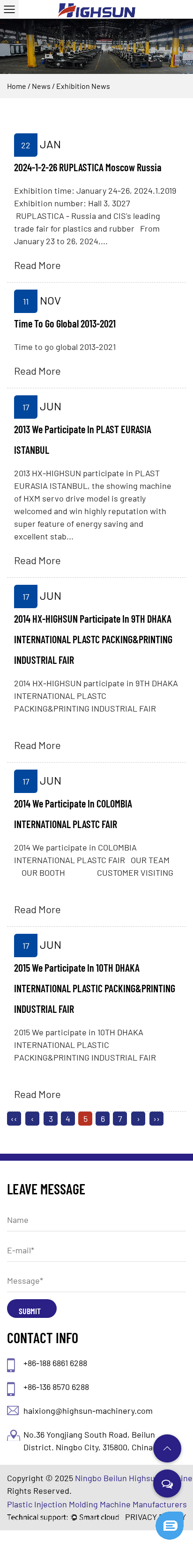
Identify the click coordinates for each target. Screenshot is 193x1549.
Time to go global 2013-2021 (65, 323)
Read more (37, 265)
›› (156, 1118)
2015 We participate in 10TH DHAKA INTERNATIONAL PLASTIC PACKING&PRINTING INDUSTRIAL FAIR (94, 988)
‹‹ (14, 1118)
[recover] (170, 1516)
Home (16, 85)
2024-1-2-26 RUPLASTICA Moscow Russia (88, 167)
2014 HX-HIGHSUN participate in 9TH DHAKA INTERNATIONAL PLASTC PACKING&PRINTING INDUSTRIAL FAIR (93, 639)
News (41, 85)
